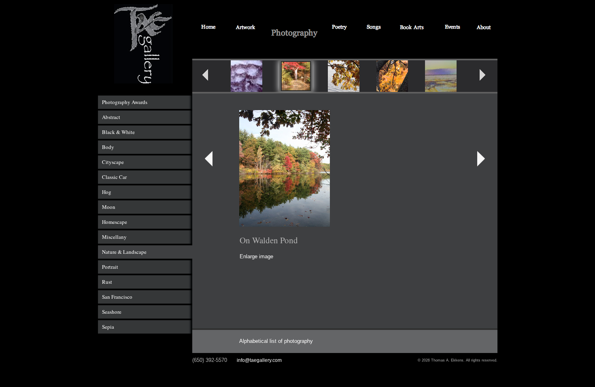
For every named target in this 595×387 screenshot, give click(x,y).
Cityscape (113, 162)
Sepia (108, 326)
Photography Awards (124, 102)
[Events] (452, 28)
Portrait (110, 266)
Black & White (118, 132)
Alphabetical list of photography (276, 341)
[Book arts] (412, 28)
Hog (106, 192)
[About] (484, 28)
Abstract (111, 117)
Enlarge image (256, 256)
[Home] (208, 28)
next (488, 77)
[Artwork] (245, 28)
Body (108, 147)
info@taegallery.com (259, 360)
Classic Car (114, 177)
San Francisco (117, 296)
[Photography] (294, 33)
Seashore (111, 311)
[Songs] (373, 28)
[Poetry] (340, 28)
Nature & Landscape (124, 251)
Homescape (114, 221)
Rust (107, 281)
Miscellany (114, 236)
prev (210, 77)
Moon (108, 207)
